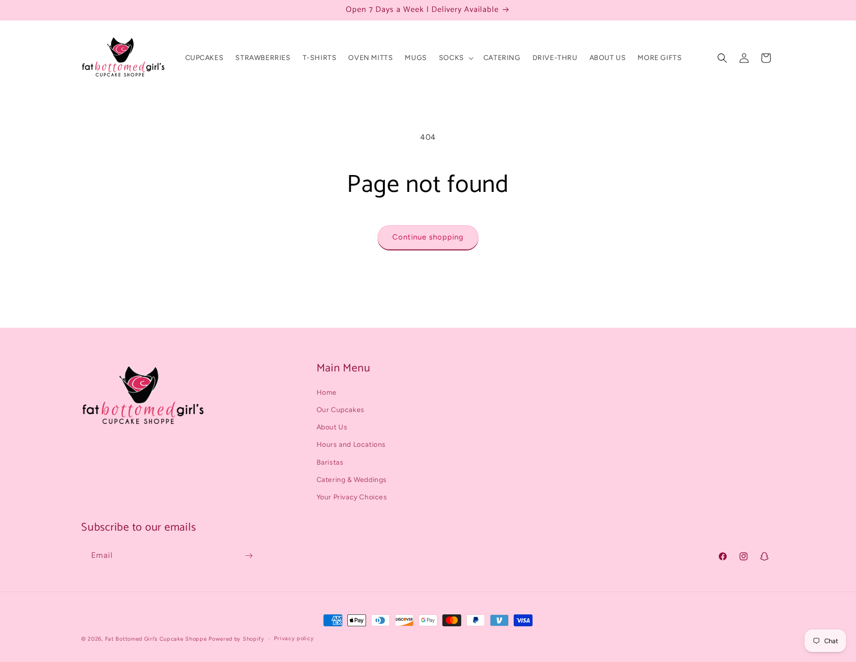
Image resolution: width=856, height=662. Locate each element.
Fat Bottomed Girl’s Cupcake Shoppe (156, 639)
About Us (332, 427)
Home (327, 392)
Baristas (330, 462)
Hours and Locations (351, 445)
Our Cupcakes (341, 410)
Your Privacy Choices (352, 497)
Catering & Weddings (352, 480)
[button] (455, 58)
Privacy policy (294, 638)
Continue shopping (428, 237)
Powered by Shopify (237, 639)
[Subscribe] (249, 555)
